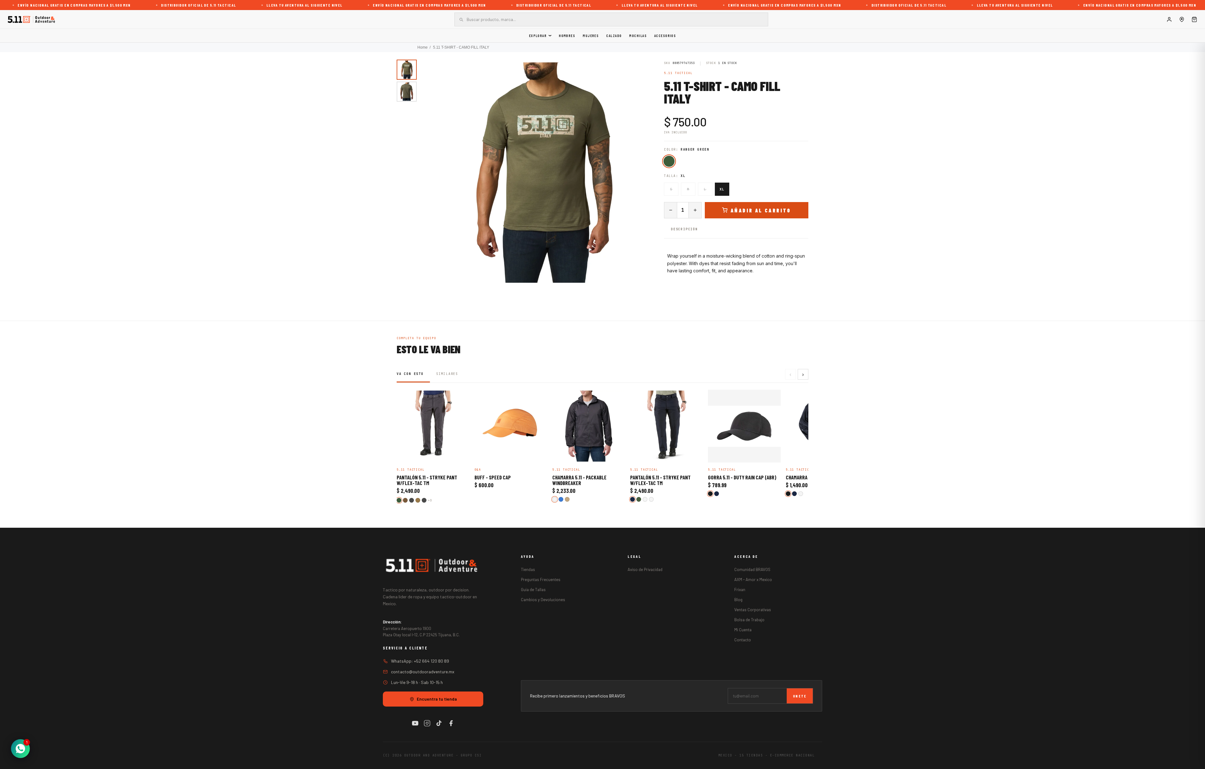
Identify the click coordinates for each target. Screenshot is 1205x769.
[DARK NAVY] (632, 499)
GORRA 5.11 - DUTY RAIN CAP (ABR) (742, 477)
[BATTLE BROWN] (405, 500)
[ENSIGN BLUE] (561, 499)
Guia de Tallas (533, 589)
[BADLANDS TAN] (567, 499)
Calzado (614, 35)
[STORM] (651, 499)
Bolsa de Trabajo (749, 619)
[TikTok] (439, 723)
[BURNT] (645, 499)
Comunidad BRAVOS (752, 569)
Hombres (567, 35)
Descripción (684, 229)
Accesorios (665, 35)
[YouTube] (415, 723)
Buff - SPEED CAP (492, 477)
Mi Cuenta (743, 629)
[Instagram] (427, 723)
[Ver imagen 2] (407, 92)
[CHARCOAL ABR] (424, 500)
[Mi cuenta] (1169, 19)
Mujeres (591, 35)
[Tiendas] (1181, 19)
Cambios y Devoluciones (543, 599)
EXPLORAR (538, 35)
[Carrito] (1194, 19)
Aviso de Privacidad (645, 569)
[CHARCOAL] (411, 500)
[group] (542, 173)
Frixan (739, 589)
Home (422, 47)
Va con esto (410, 374)
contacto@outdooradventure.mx (422, 671)
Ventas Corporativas (752, 609)
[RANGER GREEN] (668, 161)
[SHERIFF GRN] (800, 493)
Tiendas (528, 569)
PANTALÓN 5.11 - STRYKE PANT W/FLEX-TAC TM (427, 480)
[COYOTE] (417, 500)
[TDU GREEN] (638, 499)
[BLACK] (710, 493)
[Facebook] (450, 723)
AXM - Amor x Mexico (753, 579)
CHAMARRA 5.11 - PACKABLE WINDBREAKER (579, 480)
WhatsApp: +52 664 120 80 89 (420, 661)
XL (722, 189)
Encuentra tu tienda (437, 699)
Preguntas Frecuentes (540, 579)
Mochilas (638, 35)
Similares (447, 374)
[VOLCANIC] (554, 499)
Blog (738, 599)
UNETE (799, 696)
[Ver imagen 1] (407, 70)
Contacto (742, 639)
